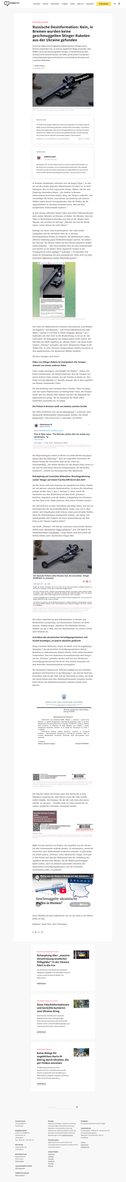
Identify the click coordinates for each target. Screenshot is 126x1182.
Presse (83, 1142)
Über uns (80, 4)
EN (115, 4)
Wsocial (50, 1166)
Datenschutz (85, 1147)
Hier (49, 1142)
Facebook (51, 1161)
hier (103, 1123)
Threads (51, 1164)
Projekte (65, 4)
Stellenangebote (67, 1135)
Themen (45, 4)
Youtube (51, 1159)
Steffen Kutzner (40, 66)
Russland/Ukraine (40, 22)
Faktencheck (55, 4)
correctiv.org (11, 3)
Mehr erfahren (20, 1175)
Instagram (51, 1154)
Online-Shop (19, 1161)
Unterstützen (103, 4)
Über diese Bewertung (50, 160)
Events (72, 4)
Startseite (36, 4)
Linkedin (51, 1156)
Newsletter (90, 4)
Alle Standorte (20, 1168)
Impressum (84, 1145)
